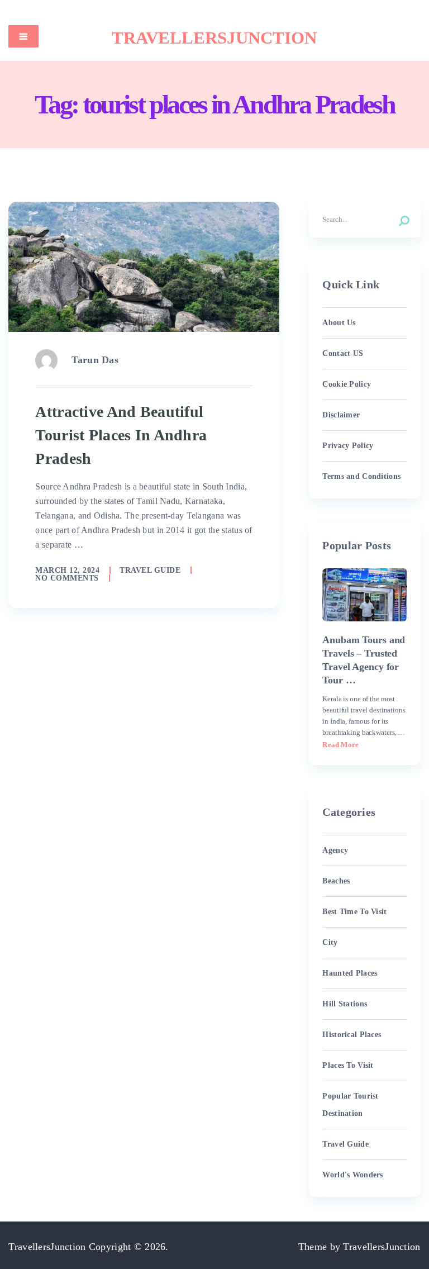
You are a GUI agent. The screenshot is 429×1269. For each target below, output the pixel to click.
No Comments (67, 578)
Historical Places (351, 1034)
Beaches (336, 881)
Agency (335, 850)
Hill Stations (344, 1004)
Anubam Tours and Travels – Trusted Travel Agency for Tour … (363, 660)
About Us (338, 323)
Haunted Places (349, 973)
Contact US (342, 353)
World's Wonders (352, 1175)
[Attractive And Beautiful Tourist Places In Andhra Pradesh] (143, 266)
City (329, 942)
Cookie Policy (346, 384)
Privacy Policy (347, 445)
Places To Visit (347, 1065)
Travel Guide (150, 570)
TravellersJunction (214, 37)
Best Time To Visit (354, 911)
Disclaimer (341, 415)
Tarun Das (95, 359)
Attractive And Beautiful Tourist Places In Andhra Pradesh (121, 435)
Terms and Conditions (361, 476)
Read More (340, 744)
